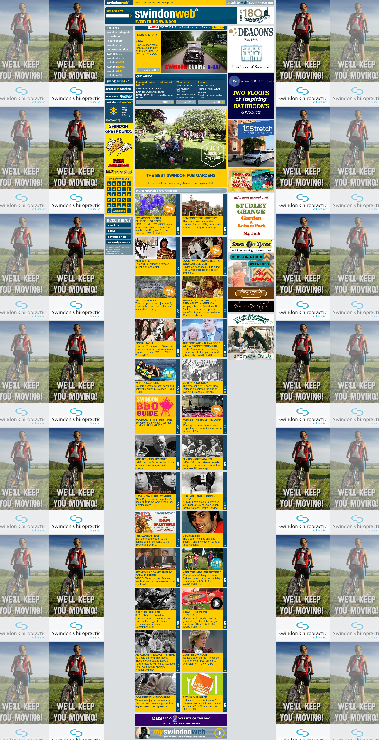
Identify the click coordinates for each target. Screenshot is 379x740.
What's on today (184, 86)
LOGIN (253, 2)
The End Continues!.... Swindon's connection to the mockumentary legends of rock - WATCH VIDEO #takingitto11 (154, 349)
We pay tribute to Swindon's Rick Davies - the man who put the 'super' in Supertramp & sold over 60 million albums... (201, 308)
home (138, 2)
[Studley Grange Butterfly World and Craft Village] (251, 238)
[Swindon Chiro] (52, 370)
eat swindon (114, 36)
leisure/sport (114, 40)
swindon (114, 53)
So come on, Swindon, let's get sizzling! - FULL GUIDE (154, 422)
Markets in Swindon (185, 97)
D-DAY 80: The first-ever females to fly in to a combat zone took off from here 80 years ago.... (202, 464)
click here (166, 27)
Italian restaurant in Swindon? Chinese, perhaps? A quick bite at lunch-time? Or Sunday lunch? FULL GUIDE (202, 703)
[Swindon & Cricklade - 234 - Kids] (251, 298)
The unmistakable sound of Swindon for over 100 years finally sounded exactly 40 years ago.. (202, 223)
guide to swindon (117, 49)
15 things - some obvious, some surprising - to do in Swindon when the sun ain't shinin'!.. (202, 425)
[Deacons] (251, 70)
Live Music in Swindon (182, 90)
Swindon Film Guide (185, 94)
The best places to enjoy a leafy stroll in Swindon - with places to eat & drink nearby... (153, 305)
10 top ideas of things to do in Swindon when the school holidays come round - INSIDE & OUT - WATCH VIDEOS (202, 578)
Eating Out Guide (206, 86)
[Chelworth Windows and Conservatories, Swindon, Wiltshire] (251, 358)
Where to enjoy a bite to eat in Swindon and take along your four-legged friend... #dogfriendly (154, 702)
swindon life (114, 45)
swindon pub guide (118, 32)
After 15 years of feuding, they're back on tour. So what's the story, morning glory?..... (154, 500)
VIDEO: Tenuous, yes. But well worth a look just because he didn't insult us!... (155, 578)
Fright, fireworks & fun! (209, 89)
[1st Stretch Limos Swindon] (251, 165)
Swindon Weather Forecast (149, 88)
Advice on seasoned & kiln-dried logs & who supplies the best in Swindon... (201, 266)
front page (113, 27)
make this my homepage (158, 2)
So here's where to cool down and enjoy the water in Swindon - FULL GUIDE (154, 387)
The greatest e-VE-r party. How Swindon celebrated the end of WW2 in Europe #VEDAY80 (200, 387)
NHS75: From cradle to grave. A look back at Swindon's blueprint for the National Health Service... (201, 502)
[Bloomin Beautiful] (251, 311)
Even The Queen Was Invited (150, 92)
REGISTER (266, 2)
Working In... (204, 92)
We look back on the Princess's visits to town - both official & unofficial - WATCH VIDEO (201, 659)
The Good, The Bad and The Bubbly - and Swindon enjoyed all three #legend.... (201, 540)
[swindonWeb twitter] (119, 98)
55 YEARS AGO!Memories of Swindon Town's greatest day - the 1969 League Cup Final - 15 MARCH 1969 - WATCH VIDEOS (200, 619)
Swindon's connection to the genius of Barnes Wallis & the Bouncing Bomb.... (152, 540)
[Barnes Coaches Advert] (251, 190)
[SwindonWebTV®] (118, 82)
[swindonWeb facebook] (119, 90)
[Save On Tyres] (251, 251)
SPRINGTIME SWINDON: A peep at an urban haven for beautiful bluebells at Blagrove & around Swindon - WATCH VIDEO (154, 226)
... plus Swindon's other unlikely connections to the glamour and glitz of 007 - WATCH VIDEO (201, 349)
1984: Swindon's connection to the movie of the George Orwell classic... (154, 464)
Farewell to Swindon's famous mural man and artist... (152, 263)
